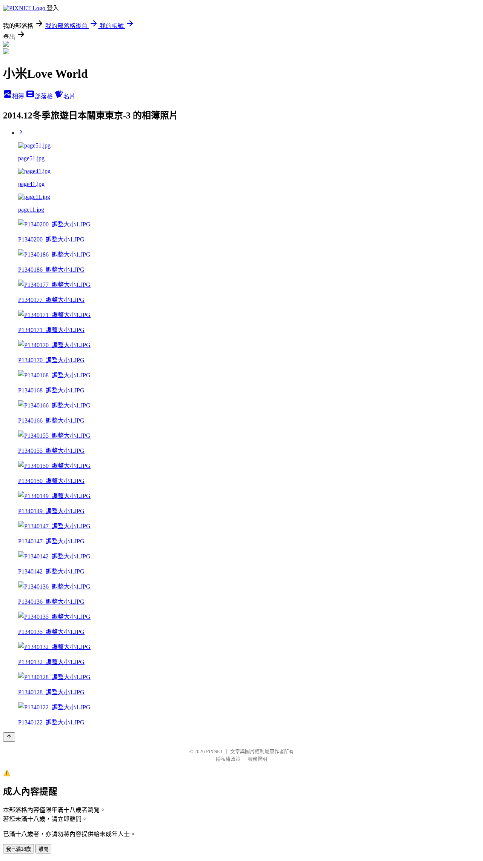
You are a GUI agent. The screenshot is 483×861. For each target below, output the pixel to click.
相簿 (19, 96)
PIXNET (214, 751)
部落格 (44, 96)
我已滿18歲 (18, 849)
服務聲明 (257, 759)
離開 (43, 849)
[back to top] (9, 737)
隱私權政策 (228, 759)
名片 (69, 96)
